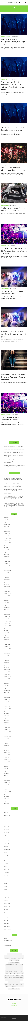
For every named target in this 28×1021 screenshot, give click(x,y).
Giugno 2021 (6, 660)
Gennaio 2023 (7, 616)
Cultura (5, 835)
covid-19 (11, 960)
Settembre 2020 (7, 681)
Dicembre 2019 (7, 701)
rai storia (17, 982)
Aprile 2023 (6, 609)
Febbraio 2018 (7, 752)
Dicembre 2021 (7, 646)
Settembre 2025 (7, 542)
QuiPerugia (6, 875)
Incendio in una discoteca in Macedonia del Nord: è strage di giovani (13, 334)
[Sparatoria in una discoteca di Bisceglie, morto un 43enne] (14, 113)
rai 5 (21, 979)
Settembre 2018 (7, 736)
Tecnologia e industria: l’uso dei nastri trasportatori (12, 485)
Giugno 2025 (6, 549)
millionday (19, 969)
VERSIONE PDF (7, 929)
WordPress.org (7, 945)
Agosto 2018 (6, 738)
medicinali (8, 969)
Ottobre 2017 (7, 761)
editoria (17, 960)
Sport (5, 912)
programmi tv (8, 977)
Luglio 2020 (6, 685)
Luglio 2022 (6, 630)
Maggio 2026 (7, 524)
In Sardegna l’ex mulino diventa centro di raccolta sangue (12, 492)
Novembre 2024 (7, 565)
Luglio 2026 (6, 519)
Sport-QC (6, 915)
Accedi (5, 938)
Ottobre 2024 (7, 568)
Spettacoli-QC (7, 903)
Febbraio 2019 (7, 724)
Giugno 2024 (6, 577)
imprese (16, 966)
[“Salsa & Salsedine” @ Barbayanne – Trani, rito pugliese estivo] (14, 24)
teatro (21, 986)
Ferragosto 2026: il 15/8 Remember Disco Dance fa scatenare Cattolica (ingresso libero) (12, 86)
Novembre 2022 (7, 621)
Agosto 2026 (6, 517)
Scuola (5, 886)
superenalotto (14, 986)
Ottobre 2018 (7, 734)
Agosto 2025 (6, 545)
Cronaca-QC (6, 826)
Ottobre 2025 (7, 540)
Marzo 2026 (6, 529)
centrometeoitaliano (10, 956)
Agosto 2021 (6, 655)
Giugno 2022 (6, 632)
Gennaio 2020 (7, 699)
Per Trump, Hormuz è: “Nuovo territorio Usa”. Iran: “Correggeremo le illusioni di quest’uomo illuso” (13, 461)
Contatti (14, 1003)
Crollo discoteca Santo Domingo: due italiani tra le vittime (14, 209)
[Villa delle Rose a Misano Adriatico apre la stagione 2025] (14, 153)
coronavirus (20, 958)
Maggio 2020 (7, 690)
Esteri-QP (6, 855)
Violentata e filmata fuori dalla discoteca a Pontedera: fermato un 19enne (13, 377)
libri (21, 966)
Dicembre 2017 (7, 757)
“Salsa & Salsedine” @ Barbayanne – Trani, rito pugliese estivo (14, 41)
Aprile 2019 (6, 720)
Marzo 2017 (6, 777)
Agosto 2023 (6, 600)
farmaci (8, 966)
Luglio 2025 (6, 547)
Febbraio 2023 (7, 614)
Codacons (7, 958)
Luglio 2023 (6, 602)
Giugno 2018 (6, 743)
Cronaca (2, 124)
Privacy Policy (14, 1005)
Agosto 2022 (6, 628)
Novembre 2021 (7, 648)
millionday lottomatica (11, 971)
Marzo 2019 (6, 722)
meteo (14, 969)
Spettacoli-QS (7, 909)
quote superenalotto (18, 977)
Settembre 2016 (7, 791)
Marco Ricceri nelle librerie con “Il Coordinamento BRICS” (11, 499)
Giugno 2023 (6, 605)
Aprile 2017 (6, 775)
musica (6, 973)
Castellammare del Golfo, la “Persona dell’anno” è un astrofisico (12, 477)
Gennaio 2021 (7, 671)
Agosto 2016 (6, 794)
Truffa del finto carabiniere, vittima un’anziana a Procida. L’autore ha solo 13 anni (14, 466)
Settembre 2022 (7, 625)
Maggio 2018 (7, 745)
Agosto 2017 (6, 766)
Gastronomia (7, 858)
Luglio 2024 (6, 575)
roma (17, 984)
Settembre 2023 (7, 598)
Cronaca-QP (6, 829)
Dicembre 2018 (7, 729)
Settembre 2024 (7, 570)
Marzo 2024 (6, 584)
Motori (5, 860)
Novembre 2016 (7, 787)
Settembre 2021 (7, 653)
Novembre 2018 (7, 731)
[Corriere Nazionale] (14, 2)
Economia (6, 846)
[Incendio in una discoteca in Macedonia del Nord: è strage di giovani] (14, 317)
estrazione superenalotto (12, 964)
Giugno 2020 (7, 688)
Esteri (2, 205)
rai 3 (14, 979)
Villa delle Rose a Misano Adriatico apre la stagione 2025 (13, 169)
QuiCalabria (6, 872)
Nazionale (3, 36)
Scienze (5, 883)
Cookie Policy (4, 1017)
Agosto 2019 (6, 711)
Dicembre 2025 (7, 535)
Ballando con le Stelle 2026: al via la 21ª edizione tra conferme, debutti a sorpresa (13, 451)
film (12, 966)
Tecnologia (6, 923)
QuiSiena (6, 877)
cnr (22, 956)
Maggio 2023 (7, 607)
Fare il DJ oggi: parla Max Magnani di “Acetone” (11, 418)
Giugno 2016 (6, 798)
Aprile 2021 (6, 665)
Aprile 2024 (6, 582)
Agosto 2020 (7, 683)
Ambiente (6, 812)
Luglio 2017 (6, 768)
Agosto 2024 (6, 572)
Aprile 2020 (6, 692)
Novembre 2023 (7, 593)
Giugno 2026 (6, 522)
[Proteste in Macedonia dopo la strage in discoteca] (14, 277)
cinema (18, 956)
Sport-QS (6, 920)
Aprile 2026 (6, 526)
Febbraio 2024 (7, 586)
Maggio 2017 (6, 773)
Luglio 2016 (6, 796)
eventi (21, 964)
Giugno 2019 (6, 715)
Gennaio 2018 (7, 754)
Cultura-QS (6, 843)
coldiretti (13, 958)
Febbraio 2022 (7, 641)
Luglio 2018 (6, 741)
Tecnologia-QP (7, 926)
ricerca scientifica (9, 984)
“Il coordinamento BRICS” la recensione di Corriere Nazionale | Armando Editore (13, 497)
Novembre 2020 (7, 676)
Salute (5, 880)
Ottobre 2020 (7, 678)
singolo (7, 986)
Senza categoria (7, 892)
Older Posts (5, 433)
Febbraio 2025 (7, 559)
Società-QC (6, 897)
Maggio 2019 (7, 718)
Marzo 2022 (6, 639)
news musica (12, 973)
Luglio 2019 (6, 713)
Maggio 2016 (7, 801)
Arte (5, 818)
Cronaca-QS (6, 832)
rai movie (11, 982)
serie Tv (21, 984)
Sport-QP (6, 917)
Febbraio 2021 (7, 669)
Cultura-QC (6, 838)
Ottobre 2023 (7, 595)
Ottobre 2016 (7, 789)
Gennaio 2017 (7, 782)
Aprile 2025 (6, 554)
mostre (20, 971)
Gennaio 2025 (7, 561)
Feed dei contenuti (8, 940)
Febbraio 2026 (7, 531)
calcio (14, 953)
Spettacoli (8, 36)
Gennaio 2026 (7, 533)
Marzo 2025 (6, 556)
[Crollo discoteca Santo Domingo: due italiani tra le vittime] (14, 193)
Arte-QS (6, 821)
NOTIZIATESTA (20, 973)
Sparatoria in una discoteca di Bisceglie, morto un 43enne (12, 128)
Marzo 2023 (6, 612)
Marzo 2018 (6, 750)
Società (5, 895)
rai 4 (18, 979)
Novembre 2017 (7, 759)
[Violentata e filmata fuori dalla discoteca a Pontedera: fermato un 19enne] (14, 360)
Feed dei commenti (8, 943)
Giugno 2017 (6, 771)
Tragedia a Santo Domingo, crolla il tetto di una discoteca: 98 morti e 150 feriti (14, 251)
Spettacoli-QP (7, 906)
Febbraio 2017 (7, 780)
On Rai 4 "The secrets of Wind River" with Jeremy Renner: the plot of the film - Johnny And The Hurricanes (14, 504)
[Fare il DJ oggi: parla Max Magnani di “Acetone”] (14, 403)
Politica (5, 866)
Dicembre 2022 (7, 618)
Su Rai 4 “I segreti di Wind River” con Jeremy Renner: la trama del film (14, 507)
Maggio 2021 (6, 662)
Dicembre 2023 (7, 591)
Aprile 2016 (6, 803)
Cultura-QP (6, 840)
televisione (11, 988)
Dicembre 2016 (7, 784)
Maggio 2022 (7, 635)
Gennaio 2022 (7, 644)
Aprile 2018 (6, 748)
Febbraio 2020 (7, 697)
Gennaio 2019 (7, 727)
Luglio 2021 (6, 658)
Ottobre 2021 (7, 651)
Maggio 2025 (7, 552)
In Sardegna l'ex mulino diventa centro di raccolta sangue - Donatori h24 (13, 490)
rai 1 (7, 979)
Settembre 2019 (7, 708)
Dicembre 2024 (7, 563)
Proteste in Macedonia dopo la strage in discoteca (12, 292)
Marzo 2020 (6, 695)
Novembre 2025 (7, 538)
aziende (9, 953)
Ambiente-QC (7, 815)
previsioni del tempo (9, 975)
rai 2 (11, 979)
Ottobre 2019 (7, 706)
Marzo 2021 (6, 667)
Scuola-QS (6, 889)
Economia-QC (7, 849)
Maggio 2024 (7, 579)
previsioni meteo (19, 975)
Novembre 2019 (7, 704)
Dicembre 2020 (7, 674)
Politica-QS (6, 869)
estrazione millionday (14, 962)
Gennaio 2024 (7, 588)
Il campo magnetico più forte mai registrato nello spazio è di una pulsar (13, 479)
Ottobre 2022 (7, 623)
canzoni (19, 953)
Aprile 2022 (6, 637)
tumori (17, 988)
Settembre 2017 (7, 764)
